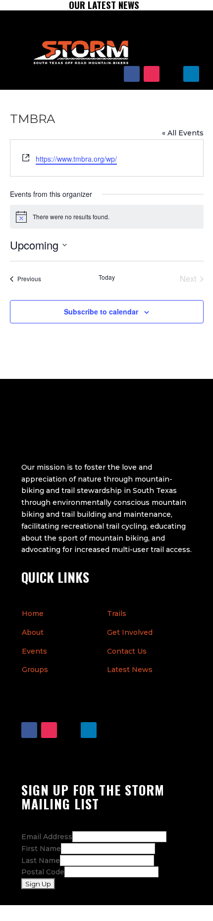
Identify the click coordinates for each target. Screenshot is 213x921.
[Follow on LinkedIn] (191, 74)
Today (107, 277)
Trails (116, 613)
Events (34, 651)
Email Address (46, 836)
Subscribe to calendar (101, 311)
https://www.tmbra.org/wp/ (76, 159)
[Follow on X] (171, 74)
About (33, 632)
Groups (35, 669)
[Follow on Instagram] (152, 74)
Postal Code (42, 871)
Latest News (130, 669)
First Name (41, 848)
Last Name (40, 860)
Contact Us (127, 651)
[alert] (107, 217)
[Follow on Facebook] (132, 74)
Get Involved (130, 632)
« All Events (183, 132)
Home (33, 613)
